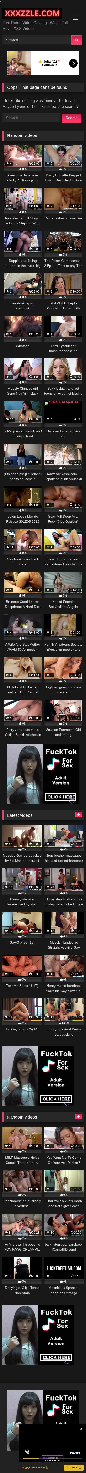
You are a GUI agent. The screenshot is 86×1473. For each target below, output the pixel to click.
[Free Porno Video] (35, 13)
